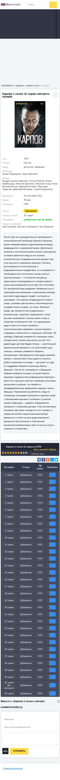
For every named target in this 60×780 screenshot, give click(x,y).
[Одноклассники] (48, 460)
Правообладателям (13, 768)
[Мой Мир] (52, 460)
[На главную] (11, 4)
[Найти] (41, 5)
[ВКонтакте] (39, 460)
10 (26, 452)
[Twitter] (56, 460)
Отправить (19, 751)
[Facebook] (43, 460)
